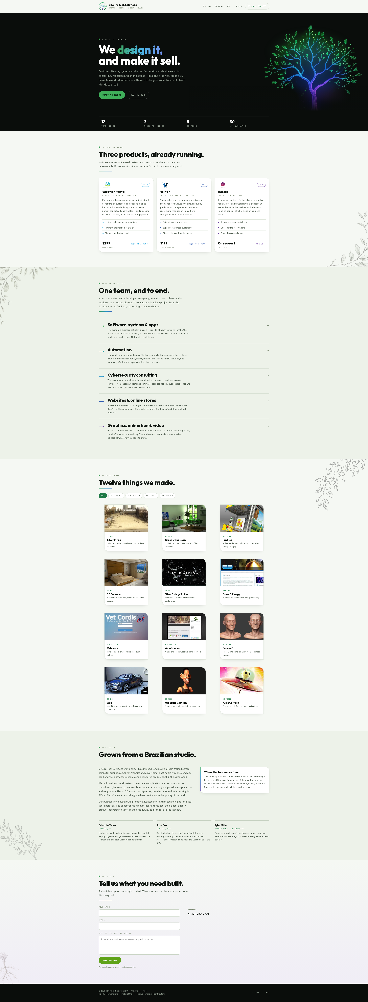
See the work (138, 95)
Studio (239, 6)
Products (207, 6)
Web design (134, 496)
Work (229, 6)
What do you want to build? (115, 933)
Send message (109, 960)
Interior (151, 496)
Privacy (256, 992)
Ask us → (261, 244)
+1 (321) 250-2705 (198, 913)
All (103, 496)
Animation (167, 496)
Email (102, 920)
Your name (104, 907)
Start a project (257, 6)
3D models (116, 496)
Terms (266, 992)
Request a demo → (140, 244)
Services (219, 6)
